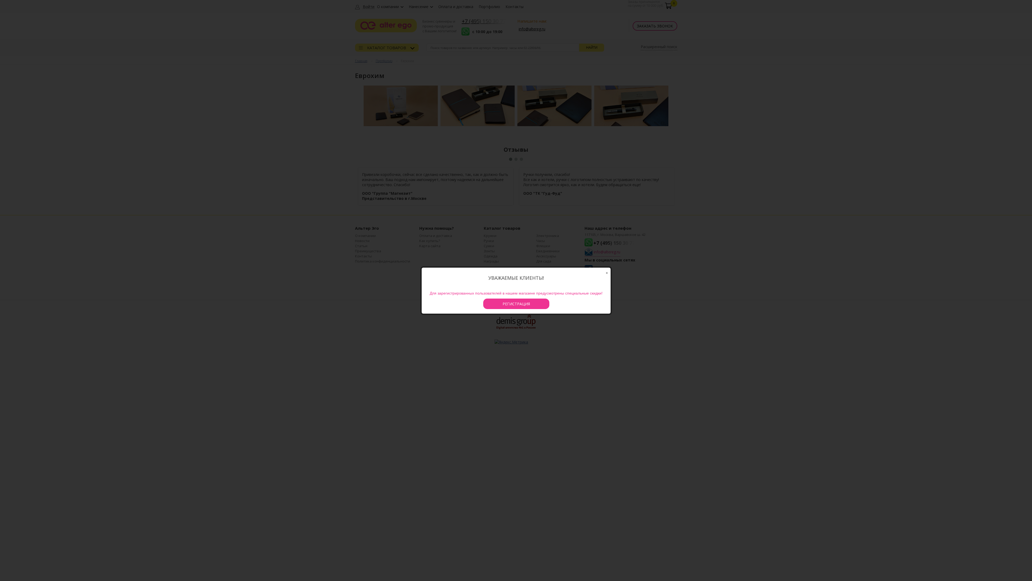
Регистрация (516, 303)
